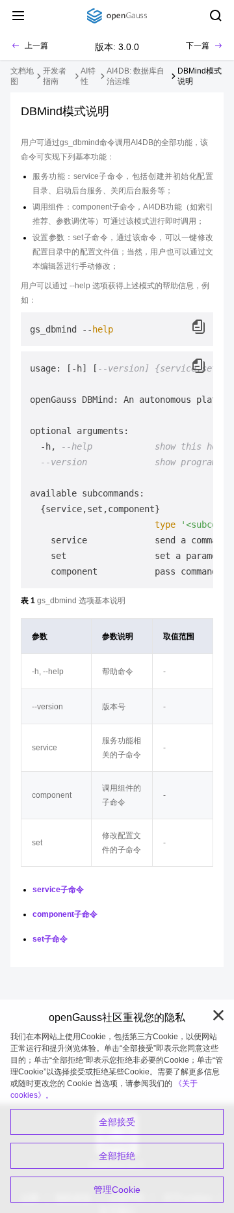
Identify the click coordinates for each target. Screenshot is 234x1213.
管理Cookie (117, 1189)
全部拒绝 (117, 1156)
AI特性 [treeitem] (88, 76)
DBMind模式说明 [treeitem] (199, 76)
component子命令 (65, 914)
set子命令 (50, 939)
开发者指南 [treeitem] (54, 76)
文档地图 (22, 76)
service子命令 (58, 889)
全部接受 (117, 1122)
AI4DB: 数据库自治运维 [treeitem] (135, 76)
